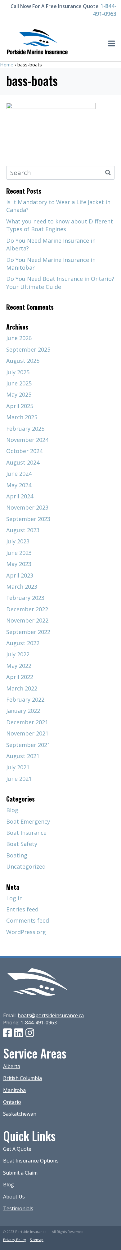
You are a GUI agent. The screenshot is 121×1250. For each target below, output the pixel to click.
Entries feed (22, 909)
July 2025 (17, 372)
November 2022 (27, 620)
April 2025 (19, 406)
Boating (16, 855)
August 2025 (22, 360)
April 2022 (19, 677)
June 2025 (19, 383)
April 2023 (19, 575)
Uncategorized (26, 866)
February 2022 (25, 699)
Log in (14, 898)
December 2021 (27, 722)
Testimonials (18, 1208)
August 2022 (22, 643)
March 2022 (21, 688)
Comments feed (27, 920)
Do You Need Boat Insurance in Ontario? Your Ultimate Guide (60, 282)
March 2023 (21, 586)
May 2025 (18, 394)
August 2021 (22, 756)
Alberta (11, 1066)
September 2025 (28, 349)
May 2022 (18, 665)
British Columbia (22, 1078)
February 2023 (25, 597)
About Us (14, 1196)
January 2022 (23, 710)
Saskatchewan (19, 1113)
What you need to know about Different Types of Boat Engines (59, 225)
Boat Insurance (26, 832)
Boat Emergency (28, 821)
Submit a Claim (20, 1172)
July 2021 (17, 767)
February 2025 (25, 428)
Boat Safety (21, 844)
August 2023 (22, 530)
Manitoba (14, 1090)
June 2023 (19, 552)
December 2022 (27, 609)
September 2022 (28, 632)
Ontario (12, 1102)
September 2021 (28, 745)
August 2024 (22, 462)
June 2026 (19, 338)
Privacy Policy (14, 1239)
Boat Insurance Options (31, 1160)
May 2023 (18, 564)
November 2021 (27, 733)
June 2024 (19, 473)
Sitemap (36, 1239)
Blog (12, 810)
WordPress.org (26, 932)
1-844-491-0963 (104, 9)
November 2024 (27, 439)
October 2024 (24, 451)
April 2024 (19, 496)
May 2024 (18, 485)
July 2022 (17, 654)
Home (6, 64)
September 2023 (28, 519)
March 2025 (21, 417)
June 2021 (19, 778)
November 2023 (27, 507)
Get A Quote (17, 1148)
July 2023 (17, 541)
